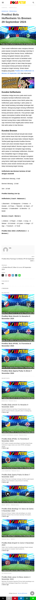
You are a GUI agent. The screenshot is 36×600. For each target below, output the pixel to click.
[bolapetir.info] (18, 2)
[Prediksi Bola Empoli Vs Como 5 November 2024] (18, 528)
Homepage (4, 7)
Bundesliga (5, 11)
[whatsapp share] (16, 275)
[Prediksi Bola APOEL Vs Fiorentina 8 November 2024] (18, 332)
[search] (33, 3)
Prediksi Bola (13, 7)
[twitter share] (3, 275)
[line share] (19, 275)
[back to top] (32, 593)
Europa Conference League (10, 435)
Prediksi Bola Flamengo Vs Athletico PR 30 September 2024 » (18, 260)
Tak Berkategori (7, 573)
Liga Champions (6, 470)
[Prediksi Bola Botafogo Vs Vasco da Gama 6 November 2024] (18, 494)
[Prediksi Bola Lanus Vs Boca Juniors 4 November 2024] (18, 562)
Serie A (13, 539)
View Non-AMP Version (22, 593)
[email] (9, 598)
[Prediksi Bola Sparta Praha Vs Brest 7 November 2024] (18, 359)
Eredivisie (5, 400)
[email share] (6, 275)
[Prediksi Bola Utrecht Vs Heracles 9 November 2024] (18, 304)
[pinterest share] (9, 275)
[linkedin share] (13, 275)
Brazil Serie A (6, 504)
